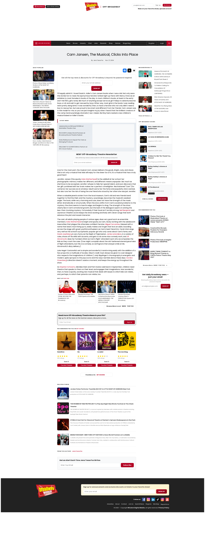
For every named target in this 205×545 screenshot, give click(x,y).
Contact (124, 504)
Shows (75, 43)
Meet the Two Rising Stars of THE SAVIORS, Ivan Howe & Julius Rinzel (163, 108)
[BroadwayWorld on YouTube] (167, 499)
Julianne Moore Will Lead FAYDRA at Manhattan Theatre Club (71, 127)
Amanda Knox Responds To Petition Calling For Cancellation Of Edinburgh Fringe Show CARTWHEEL (162, 88)
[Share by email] (134, 70)
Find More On (95, 375)
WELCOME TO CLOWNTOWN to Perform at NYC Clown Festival (73, 148)
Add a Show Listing (53, 6)
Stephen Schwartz (67, 267)
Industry (83, 43)
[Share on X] (129, 70)
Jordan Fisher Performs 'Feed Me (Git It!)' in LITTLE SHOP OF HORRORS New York (100, 389)
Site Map (156, 504)
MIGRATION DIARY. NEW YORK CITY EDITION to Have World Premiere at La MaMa (100, 435)
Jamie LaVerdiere (114, 234)
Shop (111, 43)
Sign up (165, 286)
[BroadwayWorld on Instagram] (148, 499)
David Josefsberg (64, 234)
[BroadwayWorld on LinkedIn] (153, 499)
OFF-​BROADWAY (111, 7)
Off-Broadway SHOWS (147, 122)
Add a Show (162, 199)
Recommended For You (147, 210)
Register (151, 43)
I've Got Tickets (66, 365)
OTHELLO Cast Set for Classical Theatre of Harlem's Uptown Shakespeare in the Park (102, 420)
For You (66, 278)
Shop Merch (40, 6)
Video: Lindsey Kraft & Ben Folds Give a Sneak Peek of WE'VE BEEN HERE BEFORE (42, 119)
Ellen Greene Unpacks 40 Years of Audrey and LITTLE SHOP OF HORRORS (163, 99)
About (117, 504)
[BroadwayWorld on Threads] (162, 499)
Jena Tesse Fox (77, 451)
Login (162, 43)
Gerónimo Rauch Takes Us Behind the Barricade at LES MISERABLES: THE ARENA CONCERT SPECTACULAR (42, 100)
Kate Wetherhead (89, 179)
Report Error (165, 504)
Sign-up (158, 5)
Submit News (139, 504)
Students (103, 43)
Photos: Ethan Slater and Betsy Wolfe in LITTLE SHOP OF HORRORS (43, 80)
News (68, 43)
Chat (90, 43)
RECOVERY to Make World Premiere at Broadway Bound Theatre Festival (72, 134)
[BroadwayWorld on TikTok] (158, 499)
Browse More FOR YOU (154, 265)
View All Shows (147, 199)
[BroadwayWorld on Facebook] (144, 499)
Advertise (110, 504)
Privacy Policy (163, 508)
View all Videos (144, 116)
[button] (169, 43)
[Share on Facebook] (125, 70)
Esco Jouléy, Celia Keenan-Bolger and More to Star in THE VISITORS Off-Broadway (43, 138)
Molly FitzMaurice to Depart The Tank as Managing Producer (72, 141)
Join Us (130, 504)
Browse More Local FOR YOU (120, 306)
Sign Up (96, 88)
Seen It (66, 362)
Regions (148, 504)
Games (117, 43)
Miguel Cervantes (112, 224)
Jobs (96, 43)
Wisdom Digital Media (136, 508)
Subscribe (127, 465)
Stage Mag (127, 43)
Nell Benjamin (125, 210)
